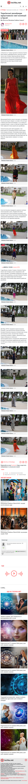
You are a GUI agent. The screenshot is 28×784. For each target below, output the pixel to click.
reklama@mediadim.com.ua (20, 771)
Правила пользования (4, 777)
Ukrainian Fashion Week (17, 473)
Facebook (13, 465)
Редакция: (2, 773)
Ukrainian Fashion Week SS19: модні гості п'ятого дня (13, 504)
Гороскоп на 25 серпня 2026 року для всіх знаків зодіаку (13, 726)
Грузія (6, 473)
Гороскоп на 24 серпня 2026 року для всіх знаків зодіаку (13, 753)
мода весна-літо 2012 (10, 474)
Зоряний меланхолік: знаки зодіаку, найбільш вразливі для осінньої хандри (13, 698)
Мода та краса (4, 30)
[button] (23, 6)
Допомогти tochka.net (13, 10)
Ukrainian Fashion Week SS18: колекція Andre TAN (14, 533)
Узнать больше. (24, 780)
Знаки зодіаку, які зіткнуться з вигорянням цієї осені (11, 617)
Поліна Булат (8, 23)
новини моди (22, 474)
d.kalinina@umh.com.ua (21, 773)
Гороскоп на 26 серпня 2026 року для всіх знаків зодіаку (13, 671)
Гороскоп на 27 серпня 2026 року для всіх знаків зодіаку (13, 644)
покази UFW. (16, 267)
